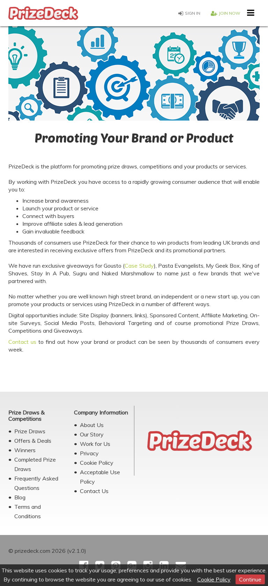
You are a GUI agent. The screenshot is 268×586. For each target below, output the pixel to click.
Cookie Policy (214, 579)
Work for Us (95, 443)
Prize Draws (29, 431)
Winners (25, 450)
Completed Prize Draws (35, 464)
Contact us (22, 341)
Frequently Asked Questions (36, 483)
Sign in (192, 13)
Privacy (89, 453)
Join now (229, 13)
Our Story (92, 434)
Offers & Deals (32, 440)
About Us (92, 424)
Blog (19, 497)
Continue (250, 579)
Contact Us (94, 490)
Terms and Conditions (27, 511)
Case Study (139, 265)
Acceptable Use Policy (100, 477)
